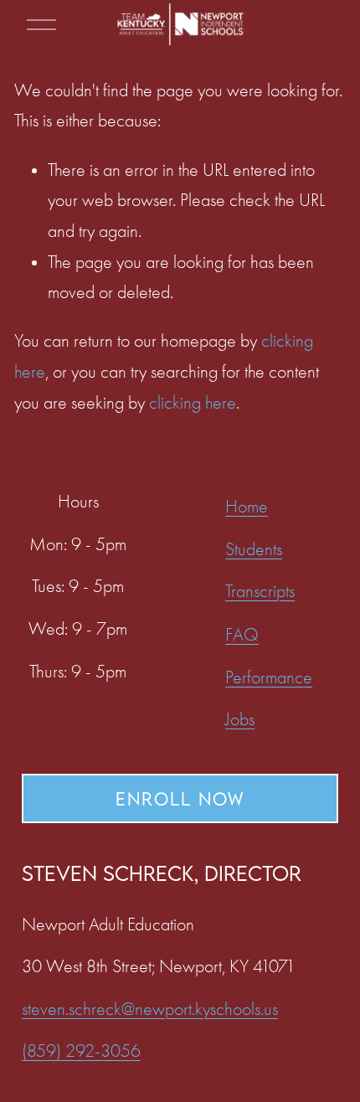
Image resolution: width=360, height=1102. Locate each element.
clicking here (192, 403)
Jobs (240, 719)
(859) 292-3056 (81, 1051)
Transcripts (260, 591)
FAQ (242, 635)
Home (246, 507)
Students (253, 549)
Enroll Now (180, 799)
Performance (268, 677)
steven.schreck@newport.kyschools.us (150, 1009)
